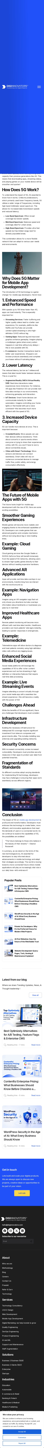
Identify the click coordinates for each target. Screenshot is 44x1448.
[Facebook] (4, 1231)
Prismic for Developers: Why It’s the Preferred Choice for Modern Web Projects (26, 929)
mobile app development (29, 820)
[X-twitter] (16, 1231)
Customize (22, 1437)
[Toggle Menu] (39, 87)
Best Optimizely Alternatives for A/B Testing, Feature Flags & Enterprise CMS (26, 888)
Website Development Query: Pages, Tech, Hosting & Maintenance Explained (26, 953)
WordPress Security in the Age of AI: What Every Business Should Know (27, 916)
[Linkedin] (22, 1231)
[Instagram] (10, 1231)
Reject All (22, 1443)
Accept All (22, 1432)
